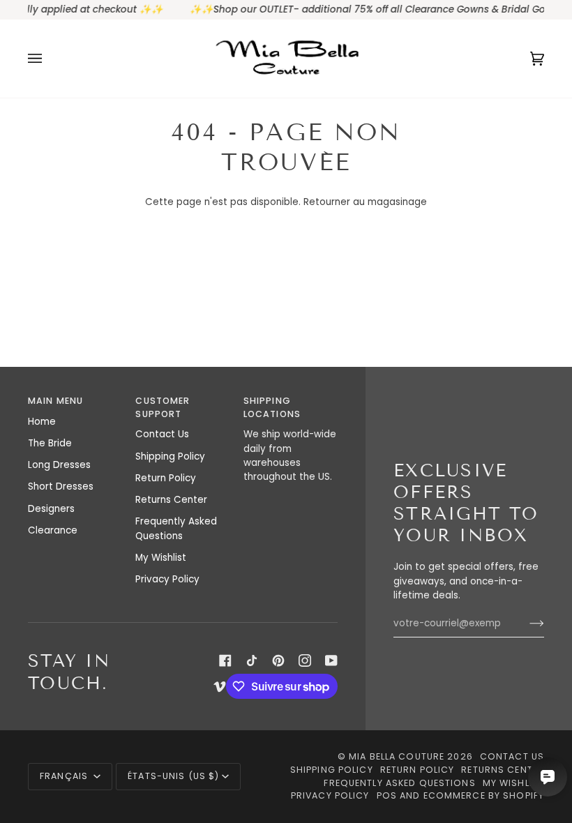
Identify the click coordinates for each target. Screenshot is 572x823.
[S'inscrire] (525, 623)
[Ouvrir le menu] (49, 59)
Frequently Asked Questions (176, 528)
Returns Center (171, 499)
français (65, 776)
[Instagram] (305, 660)
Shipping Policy (170, 456)
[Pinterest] (278, 660)
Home (42, 421)
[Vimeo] (219, 686)
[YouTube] (331, 660)
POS (387, 795)
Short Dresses (60, 486)
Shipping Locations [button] (272, 407)
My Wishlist (160, 557)
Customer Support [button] (162, 407)
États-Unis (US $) (173, 776)
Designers (51, 508)
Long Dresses (59, 464)
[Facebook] (225, 660)
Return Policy (165, 478)
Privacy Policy (167, 579)
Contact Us (162, 434)
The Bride (50, 443)
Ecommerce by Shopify (484, 795)
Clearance (52, 530)
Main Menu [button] (55, 401)
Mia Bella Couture (396, 756)
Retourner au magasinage (365, 202)
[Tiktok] (252, 660)
